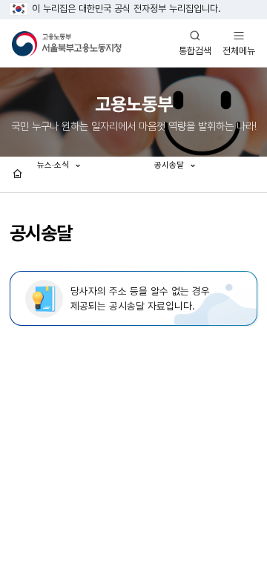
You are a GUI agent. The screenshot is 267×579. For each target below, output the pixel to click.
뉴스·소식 (54, 165)
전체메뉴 (238, 43)
